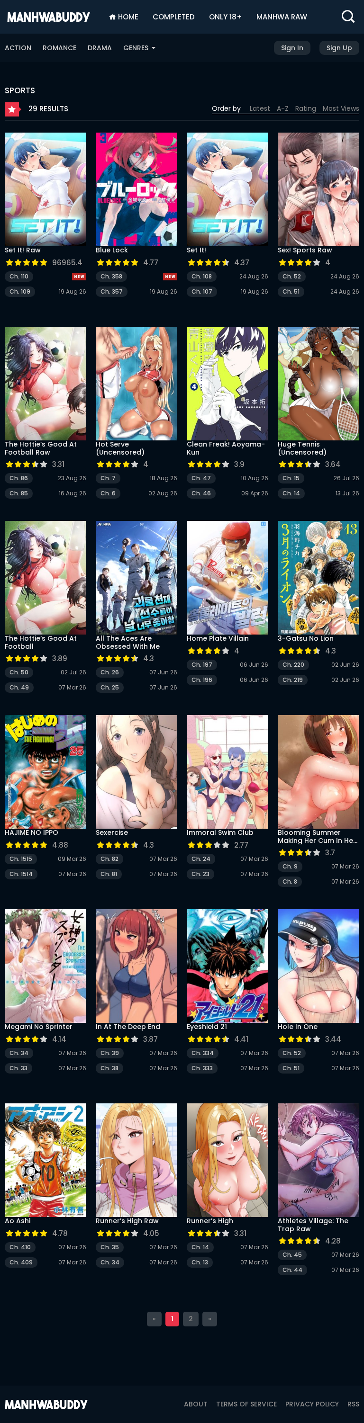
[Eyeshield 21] (227, 966)
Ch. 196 (201, 680)
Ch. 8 (289, 881)
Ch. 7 (108, 478)
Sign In (292, 48)
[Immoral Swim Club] (227, 772)
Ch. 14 (291, 493)
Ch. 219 (292, 680)
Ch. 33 (18, 1068)
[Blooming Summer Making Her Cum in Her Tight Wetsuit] (318, 772)
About (196, 1404)
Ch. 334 (202, 1053)
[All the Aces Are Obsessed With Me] (136, 578)
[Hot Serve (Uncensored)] (136, 383)
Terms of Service (246, 1404)
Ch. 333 (202, 1068)
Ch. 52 (291, 276)
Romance (59, 48)
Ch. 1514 (21, 874)
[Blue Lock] (136, 189)
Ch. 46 (201, 493)
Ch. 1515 (20, 859)
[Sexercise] (136, 772)
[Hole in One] (318, 966)
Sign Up (339, 48)
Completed (174, 17)
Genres (136, 48)
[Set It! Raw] (45, 189)
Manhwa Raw (281, 17)
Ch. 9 (290, 866)
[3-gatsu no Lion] (318, 578)
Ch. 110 (18, 276)
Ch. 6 (108, 493)
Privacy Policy (312, 1404)
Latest (260, 108)
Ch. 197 (201, 665)
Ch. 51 (291, 291)
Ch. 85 (18, 493)
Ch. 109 (19, 291)
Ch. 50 (18, 672)
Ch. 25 (109, 687)
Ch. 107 (201, 291)
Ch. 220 (293, 665)
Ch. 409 (21, 1262)
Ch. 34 (18, 1053)
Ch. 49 (19, 687)
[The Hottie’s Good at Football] (45, 578)
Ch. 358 (111, 276)
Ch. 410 (20, 1247)
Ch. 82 (109, 859)
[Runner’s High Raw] (136, 1160)
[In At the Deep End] (136, 966)
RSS (353, 1404)
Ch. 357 (111, 291)
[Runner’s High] (227, 1160)
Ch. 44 (292, 1270)
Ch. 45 (292, 1255)
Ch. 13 (199, 1262)
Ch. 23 (200, 874)
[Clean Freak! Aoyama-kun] (227, 383)
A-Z (283, 108)
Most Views (341, 108)
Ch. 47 (201, 478)
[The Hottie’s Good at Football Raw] (45, 383)
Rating (305, 108)
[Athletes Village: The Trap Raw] (318, 1160)
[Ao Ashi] (45, 1160)
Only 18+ (225, 17)
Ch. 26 (109, 672)
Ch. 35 (109, 1247)
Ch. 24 (200, 859)
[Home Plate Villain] (227, 578)
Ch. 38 (109, 1068)
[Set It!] (227, 189)
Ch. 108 (201, 276)
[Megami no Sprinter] (45, 966)
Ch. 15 (291, 478)
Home (127, 17)
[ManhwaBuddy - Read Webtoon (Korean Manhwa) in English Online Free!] (48, 17)
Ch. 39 (109, 1053)
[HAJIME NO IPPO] (45, 772)
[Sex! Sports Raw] (318, 189)
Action (18, 48)
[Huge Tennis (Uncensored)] (318, 383)
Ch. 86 (18, 478)
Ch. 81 (108, 874)
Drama (100, 48)
